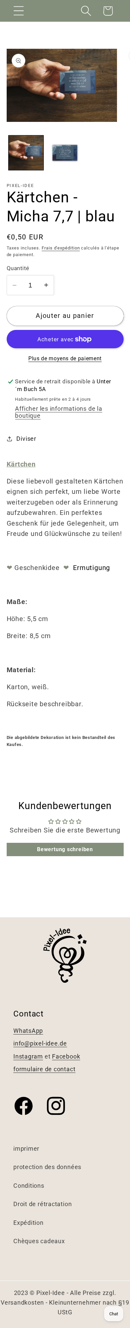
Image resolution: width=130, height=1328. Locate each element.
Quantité (18, 268)
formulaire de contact (44, 1069)
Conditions (28, 1185)
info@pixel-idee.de (40, 1043)
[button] (18, 11)
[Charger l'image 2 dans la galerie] (65, 153)
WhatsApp (28, 1030)
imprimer (26, 1148)
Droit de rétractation (42, 1203)
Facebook (66, 1056)
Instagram (28, 1056)
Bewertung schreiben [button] (65, 849)
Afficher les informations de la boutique (58, 412)
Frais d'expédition (61, 247)
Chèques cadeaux (39, 1241)
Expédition (28, 1222)
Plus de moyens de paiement (65, 359)
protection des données (47, 1166)
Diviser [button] (26, 438)
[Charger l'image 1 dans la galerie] (26, 153)
